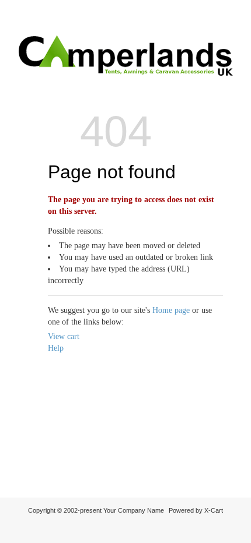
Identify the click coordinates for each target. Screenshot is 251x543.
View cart (63, 336)
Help (56, 348)
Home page (171, 310)
